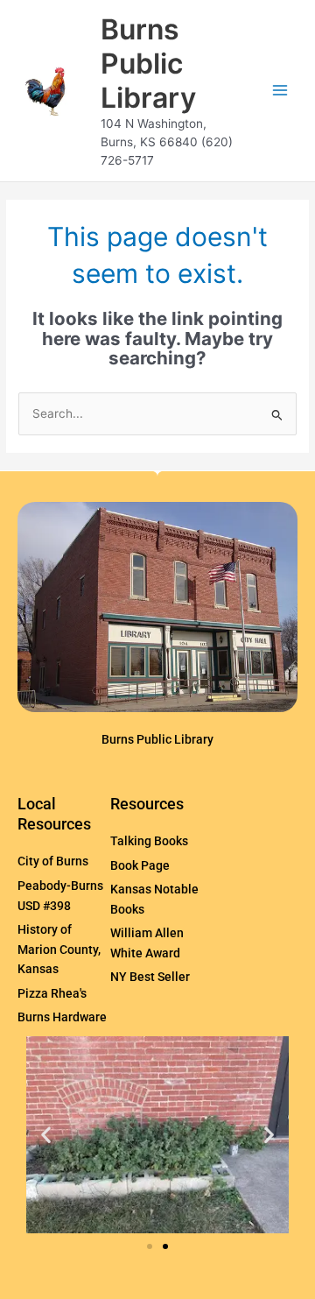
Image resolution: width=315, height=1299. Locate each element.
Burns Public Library (148, 64)
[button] (46, 1135)
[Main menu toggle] (280, 91)
